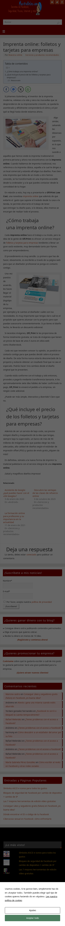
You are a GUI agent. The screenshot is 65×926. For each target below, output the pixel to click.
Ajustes (32, 910)
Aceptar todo (32, 918)
